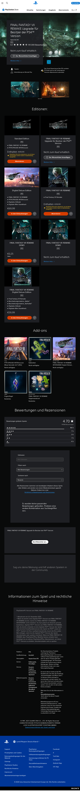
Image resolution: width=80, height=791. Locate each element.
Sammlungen (41, 10)
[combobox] (39, 459)
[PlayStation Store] (11, 9)
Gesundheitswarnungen (48, 694)
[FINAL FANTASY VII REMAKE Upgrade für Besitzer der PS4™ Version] (25, 89)
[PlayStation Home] (35, 3)
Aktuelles (30, 10)
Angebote (52, 10)
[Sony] (75, 790)
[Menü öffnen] (2, 3)
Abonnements (64, 10)
